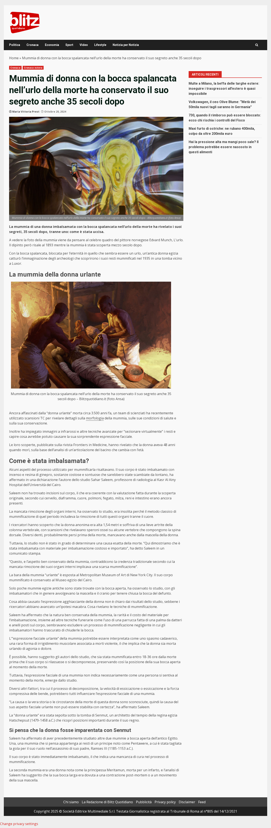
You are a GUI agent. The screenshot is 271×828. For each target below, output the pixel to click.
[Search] (256, 45)
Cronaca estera (33, 67)
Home (14, 58)
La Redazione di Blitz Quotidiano (107, 802)
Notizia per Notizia (126, 45)
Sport (69, 45)
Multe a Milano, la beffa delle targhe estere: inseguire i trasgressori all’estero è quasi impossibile (224, 88)
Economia (52, 45)
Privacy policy (165, 802)
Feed (202, 802)
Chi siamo (71, 802)
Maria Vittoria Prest (25, 111)
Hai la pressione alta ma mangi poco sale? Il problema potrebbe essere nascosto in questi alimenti (224, 147)
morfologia (95, 418)
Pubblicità (144, 802)
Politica (14, 45)
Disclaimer (187, 802)
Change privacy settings (19, 823)
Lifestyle (100, 45)
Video (84, 45)
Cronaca (32, 45)
